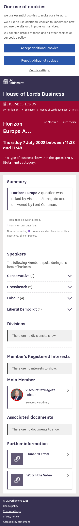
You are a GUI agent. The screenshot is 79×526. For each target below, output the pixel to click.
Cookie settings (39, 70)
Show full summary (62, 122)
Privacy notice (11, 516)
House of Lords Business (33, 93)
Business (30, 109)
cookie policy (17, 37)
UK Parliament (11, 109)
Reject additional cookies (39, 60)
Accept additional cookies (39, 48)
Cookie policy (10, 506)
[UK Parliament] (13, 81)
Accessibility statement (16, 521)
